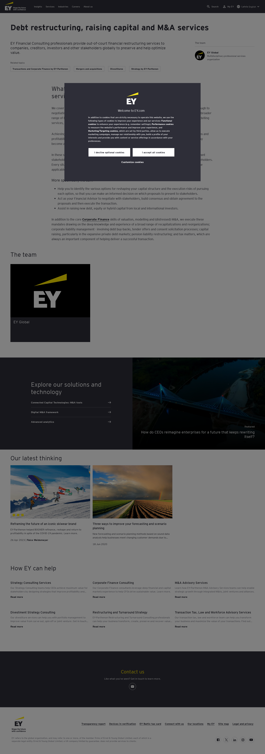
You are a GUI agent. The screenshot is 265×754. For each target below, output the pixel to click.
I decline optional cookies (109, 152)
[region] (132, 132)
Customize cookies (132, 162)
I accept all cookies (153, 152)
